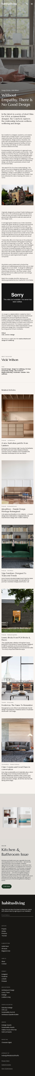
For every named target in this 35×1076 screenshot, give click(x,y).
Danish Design (6, 369)
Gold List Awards (7, 1032)
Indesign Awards (6, 1025)
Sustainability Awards (8, 1027)
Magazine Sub (6, 951)
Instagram (5, 974)
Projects (4, 929)
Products (4, 933)
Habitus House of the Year (9, 1029)
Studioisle (16, 372)
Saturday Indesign (7, 1007)
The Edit (4, 936)
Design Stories (6, 90)
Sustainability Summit (8, 1012)
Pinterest (4, 981)
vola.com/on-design (8, 334)
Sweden (23, 372)
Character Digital (7, 1042)
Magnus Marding (7, 372)
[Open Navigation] (31, 4)
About (3, 961)
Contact (4, 964)
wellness (4, 374)
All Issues (4, 948)
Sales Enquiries (6, 1064)
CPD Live (4, 1010)
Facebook (4, 976)
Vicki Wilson (15, 90)
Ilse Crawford (18, 370)
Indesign (4, 995)
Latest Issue (5, 946)
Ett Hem (28, 369)
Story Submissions (7, 1068)
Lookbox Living (6, 997)
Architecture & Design (8, 990)
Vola (28, 372)
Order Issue (6, 886)
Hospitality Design (8, 370)
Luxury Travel (6, 992)
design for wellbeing (18, 369)
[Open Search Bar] (27, 4)
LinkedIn (4, 979)
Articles (4, 931)
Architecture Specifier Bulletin (10, 1014)
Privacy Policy (6, 1061)
